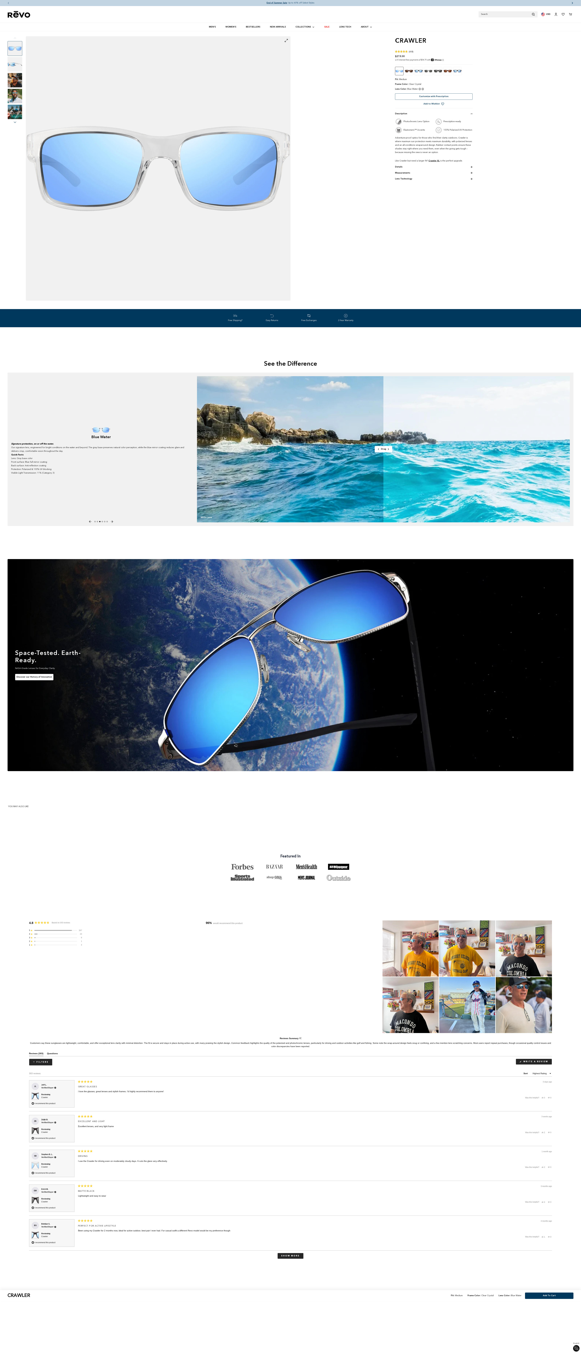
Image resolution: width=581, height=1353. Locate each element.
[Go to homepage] (19, 14)
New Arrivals (278, 27)
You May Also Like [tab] (18, 806)
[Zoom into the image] (158, 168)
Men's (212, 27)
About (365, 27)
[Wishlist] (563, 14)
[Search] (535, 14)
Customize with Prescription (433, 96)
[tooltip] (300, 1038)
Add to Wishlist (431, 104)
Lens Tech (345, 27)
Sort (526, 1073)
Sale (327, 27)
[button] (6, 3)
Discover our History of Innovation (34, 677)
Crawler (44, 1097)
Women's (230, 27)
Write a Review (537, 1063)
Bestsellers (253, 27)
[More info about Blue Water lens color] (420, 89)
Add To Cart (549, 1296)
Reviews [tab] (36, 1054)
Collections (303, 27)
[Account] (556, 14)
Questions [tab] (52, 1054)
